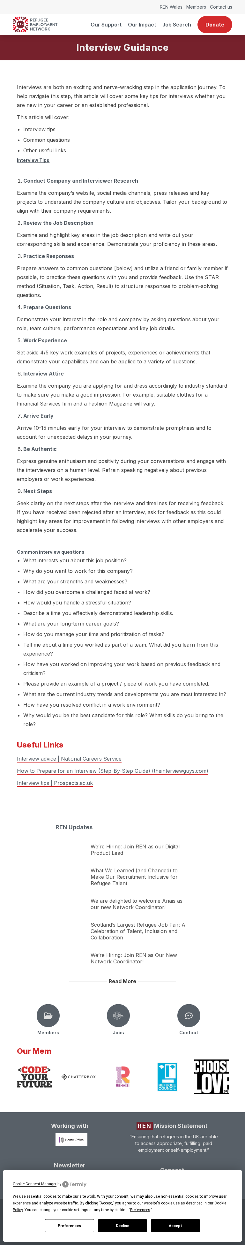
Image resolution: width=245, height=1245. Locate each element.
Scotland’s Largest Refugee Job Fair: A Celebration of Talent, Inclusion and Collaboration (138, 931)
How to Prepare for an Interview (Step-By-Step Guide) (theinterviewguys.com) (112, 771)
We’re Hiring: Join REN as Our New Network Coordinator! (134, 958)
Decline (122, 1226)
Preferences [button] (140, 1210)
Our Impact (142, 24)
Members (196, 7)
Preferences (69, 1226)
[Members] (48, 1015)
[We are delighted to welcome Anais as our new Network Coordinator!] (71, 898)
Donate (214, 24)
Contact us (221, 7)
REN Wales (171, 7)
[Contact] (188, 1015)
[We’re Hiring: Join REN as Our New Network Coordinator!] (71, 953)
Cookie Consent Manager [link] (34, 1184)
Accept (175, 1226)
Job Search (176, 24)
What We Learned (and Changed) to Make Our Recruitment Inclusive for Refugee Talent (134, 876)
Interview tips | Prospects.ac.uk (55, 783)
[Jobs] (118, 1015)
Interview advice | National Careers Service (69, 758)
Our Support (106, 24)
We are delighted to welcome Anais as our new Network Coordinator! (136, 904)
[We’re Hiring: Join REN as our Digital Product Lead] (71, 844)
